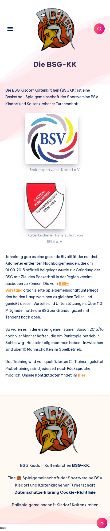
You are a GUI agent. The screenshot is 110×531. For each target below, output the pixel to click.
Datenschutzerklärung (36, 492)
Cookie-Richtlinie (78, 492)
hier (81, 375)
